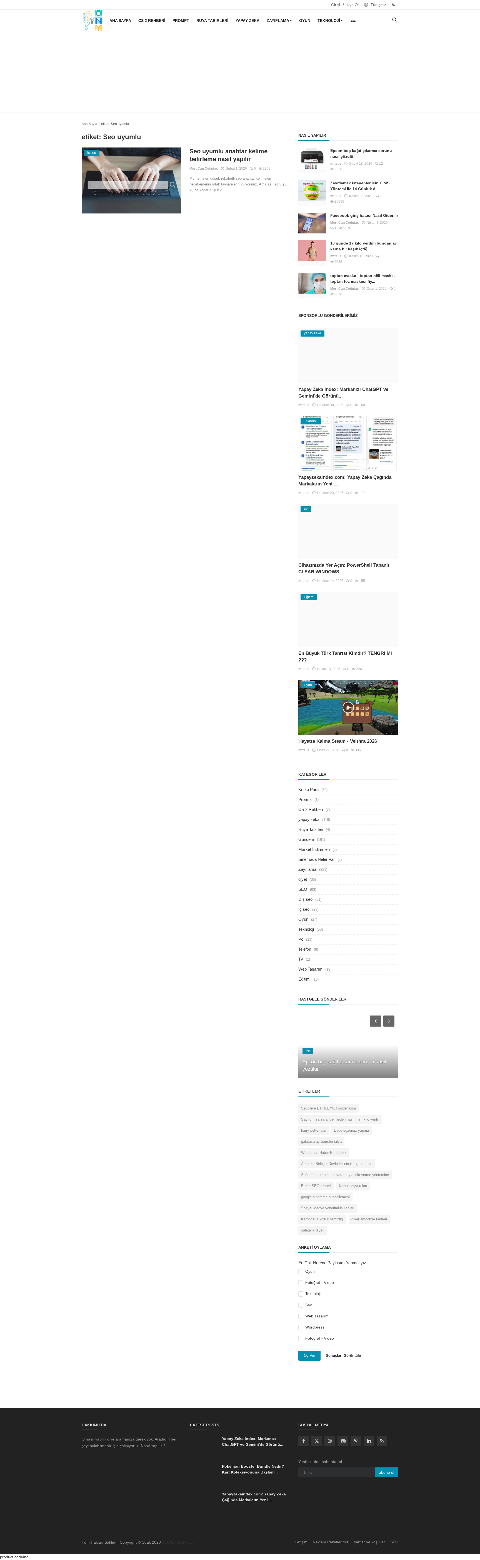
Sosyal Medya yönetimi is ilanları (327, 1208)
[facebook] (303, 1441)
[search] (394, 20)
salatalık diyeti (312, 1230)
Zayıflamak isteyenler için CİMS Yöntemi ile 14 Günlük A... (359, 186)
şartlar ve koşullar (369, 1542)
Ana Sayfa (120, 20)
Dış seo (305, 899)
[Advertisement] (240, 73)
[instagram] (329, 1441)
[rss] (382, 1441)
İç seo (303, 909)
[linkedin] (369, 1441)
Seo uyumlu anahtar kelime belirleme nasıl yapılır (228, 155)
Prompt (180, 20)
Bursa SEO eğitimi (316, 1186)
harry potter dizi (313, 1130)
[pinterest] (356, 1441)
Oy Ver (309, 1355)
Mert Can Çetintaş (203, 168)
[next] (389, 1020)
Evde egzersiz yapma (351, 1130)
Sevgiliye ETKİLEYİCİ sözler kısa (328, 1108)
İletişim (301, 1542)
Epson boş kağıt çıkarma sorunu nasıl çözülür (361, 153)
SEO (302, 889)
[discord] (343, 1441)
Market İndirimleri (314, 849)
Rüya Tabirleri (212, 20)
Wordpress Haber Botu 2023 (323, 1153)
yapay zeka (247, 20)
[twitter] (316, 1441)
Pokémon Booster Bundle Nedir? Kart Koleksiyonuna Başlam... (253, 1469)
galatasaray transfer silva (321, 1141)
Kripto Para (308, 789)
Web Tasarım (310, 969)
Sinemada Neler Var (316, 859)
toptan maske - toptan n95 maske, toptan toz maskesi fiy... (362, 278)
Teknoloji (329, 20)
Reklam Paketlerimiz (331, 1542)
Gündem (306, 839)
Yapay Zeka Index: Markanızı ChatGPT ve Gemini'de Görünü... (252, 1441)
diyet (302, 879)
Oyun (304, 20)
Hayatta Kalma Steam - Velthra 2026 (337, 741)
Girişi (335, 4)
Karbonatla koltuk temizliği (322, 1219)
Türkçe (376, 4)
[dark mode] (393, 4)
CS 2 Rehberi (151, 20)
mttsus (335, 164)
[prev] (375, 1020)
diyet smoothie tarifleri (369, 1219)
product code (11, 1557)
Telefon (304, 949)
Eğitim (304, 979)
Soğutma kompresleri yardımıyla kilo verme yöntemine (345, 1175)
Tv (300, 959)
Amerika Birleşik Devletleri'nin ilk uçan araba (336, 1164)
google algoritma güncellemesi (325, 1197)
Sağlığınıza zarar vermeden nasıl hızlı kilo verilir (340, 1119)
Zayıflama (278, 20)
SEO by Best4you (177, 1542)
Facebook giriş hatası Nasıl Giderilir (364, 215)
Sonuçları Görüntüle (343, 1355)
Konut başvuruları (353, 1186)
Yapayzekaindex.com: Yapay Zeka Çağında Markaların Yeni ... (254, 1497)
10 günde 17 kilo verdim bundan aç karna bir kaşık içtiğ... (363, 246)
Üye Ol (353, 4)
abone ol (386, 1472)
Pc (300, 939)
